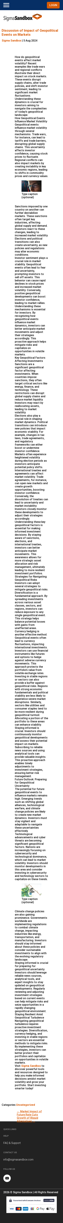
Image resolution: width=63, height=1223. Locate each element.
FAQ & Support (12, 1143)
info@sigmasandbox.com (18, 1159)
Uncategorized (25, 1104)
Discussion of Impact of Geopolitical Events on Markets (30, 32)
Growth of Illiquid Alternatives (27, 1119)
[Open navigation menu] (6, 5)
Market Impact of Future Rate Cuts (29, 1113)
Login (53, 5)
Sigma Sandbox (11, 40)
